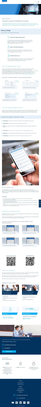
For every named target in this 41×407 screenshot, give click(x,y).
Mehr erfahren (27, 318)
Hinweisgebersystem (20, 390)
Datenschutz (20, 388)
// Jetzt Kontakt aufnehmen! (29, 73)
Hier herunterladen (8, 317)
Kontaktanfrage (9, 351)
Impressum (20, 391)
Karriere (20, 386)
